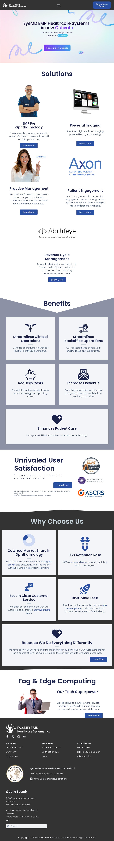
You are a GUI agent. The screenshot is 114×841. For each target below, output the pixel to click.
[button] (58, 5)
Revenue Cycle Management (57, 257)
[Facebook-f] (7, 736)
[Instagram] (18, 736)
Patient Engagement (85, 190)
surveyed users (79, 562)
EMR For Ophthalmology (29, 125)
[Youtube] (24, 736)
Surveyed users (42, 609)
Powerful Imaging (85, 125)
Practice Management (29, 188)
